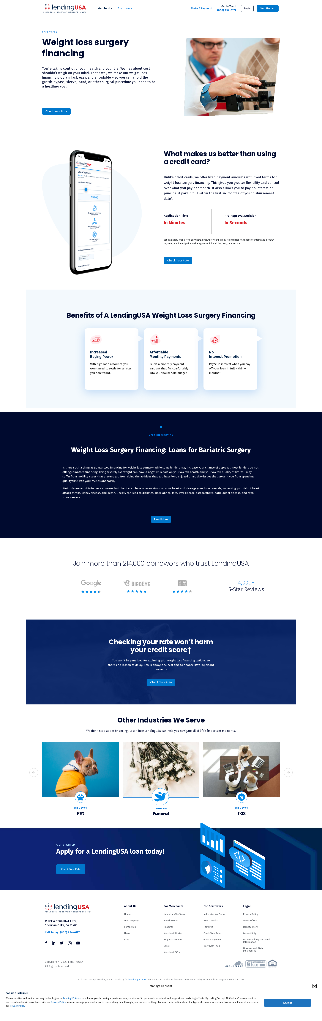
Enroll (167, 945)
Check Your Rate (56, 111)
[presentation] (34, 772)
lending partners (137, 979)
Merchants (104, 8)
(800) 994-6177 (226, 8)
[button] (314, 986)
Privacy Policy (58, 1002)
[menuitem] (105, 8)
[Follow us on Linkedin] (53, 943)
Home (127, 914)
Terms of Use (250, 920)
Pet (80, 813)
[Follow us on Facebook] (46, 943)
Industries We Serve (174, 914)
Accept (287, 1003)
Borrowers (125, 8)
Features (168, 926)
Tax (241, 813)
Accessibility (249, 933)
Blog (127, 939)
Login (247, 8)
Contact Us (130, 926)
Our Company (131, 920)
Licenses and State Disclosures (253, 949)
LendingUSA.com (72, 998)
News (127, 933)
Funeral (161, 814)
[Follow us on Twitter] (62, 943)
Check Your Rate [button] (70, 869)
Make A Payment (201, 8)
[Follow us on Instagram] (70, 943)
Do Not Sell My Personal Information (256, 940)
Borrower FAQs (211, 945)
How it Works (171, 920)
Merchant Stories (173, 933)
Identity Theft (250, 926)
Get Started (267, 8)
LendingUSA (65, 8)
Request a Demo (173, 939)
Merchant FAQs (172, 952)
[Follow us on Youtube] (78, 943)
